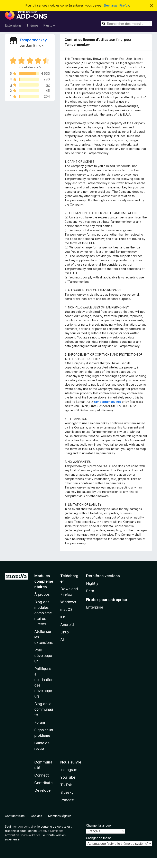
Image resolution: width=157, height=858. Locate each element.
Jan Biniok (35, 45)
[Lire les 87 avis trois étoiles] (29, 85)
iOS (63, 617)
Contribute (43, 783)
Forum (39, 722)
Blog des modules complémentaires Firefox (43, 613)
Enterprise (94, 607)
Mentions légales (59, 816)
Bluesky (67, 792)
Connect (41, 775)
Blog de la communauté (43, 709)
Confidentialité (15, 816)
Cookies (36, 816)
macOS (66, 609)
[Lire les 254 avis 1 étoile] (29, 96)
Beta (90, 591)
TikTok (66, 785)
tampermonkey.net (107, 401)
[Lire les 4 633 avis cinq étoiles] (29, 73)
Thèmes (32, 25)
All (62, 640)
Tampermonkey (33, 40)
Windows (68, 602)
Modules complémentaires (43, 581)
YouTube (67, 777)
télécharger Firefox (115, 5)
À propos (42, 594)
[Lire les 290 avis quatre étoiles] (29, 79)
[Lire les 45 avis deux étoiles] (29, 90)
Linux (64, 632)
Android (67, 624)
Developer (43, 790)
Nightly (92, 583)
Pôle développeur (43, 655)
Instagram (68, 770)
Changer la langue (98, 825)
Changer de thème (99, 838)
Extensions (13, 25)
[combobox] (126, 23)
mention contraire (24, 826)
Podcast (67, 800)
